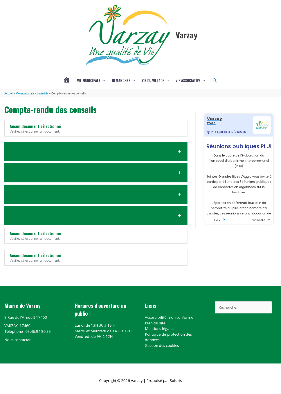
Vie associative (188, 80)
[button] (215, 80)
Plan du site (155, 323)
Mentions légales (159, 328)
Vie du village (153, 80)
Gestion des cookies (162, 345)
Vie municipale (89, 80)
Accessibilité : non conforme (169, 317)
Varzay (186, 35)
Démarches (121, 80)
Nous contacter (17, 339)
